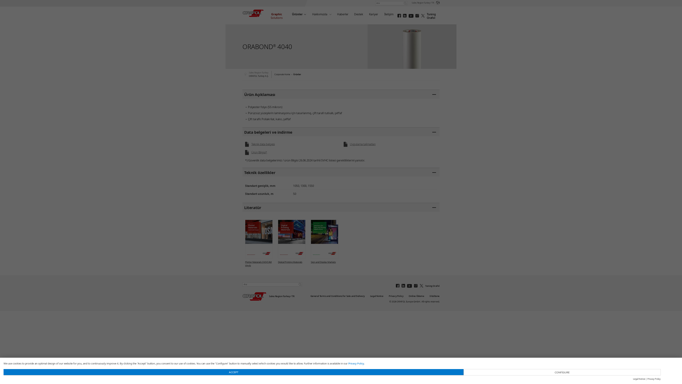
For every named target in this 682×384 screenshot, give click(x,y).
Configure (562, 372)
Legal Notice (639, 379)
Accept (233, 372)
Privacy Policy (356, 363)
